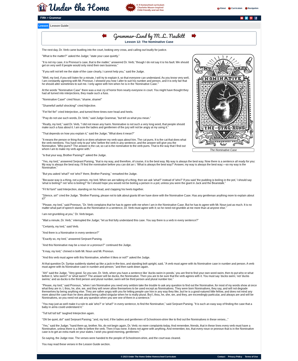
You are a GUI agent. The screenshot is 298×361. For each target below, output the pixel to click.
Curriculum (236, 8)
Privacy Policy (235, 356)
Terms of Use (251, 356)
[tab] (43, 26)
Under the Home (80, 7)
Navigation (253, 8)
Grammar (55, 17)
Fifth (43, 17)
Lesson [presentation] (43, 25)
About (223, 8)
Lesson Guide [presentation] (59, 25)
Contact (221, 356)
